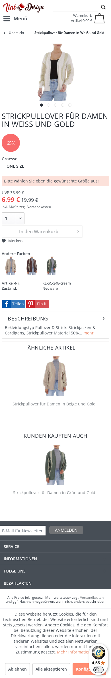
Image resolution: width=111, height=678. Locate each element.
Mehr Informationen (76, 652)
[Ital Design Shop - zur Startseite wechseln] (23, 8)
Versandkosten (92, 597)
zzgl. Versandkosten (35, 207)
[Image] (41, 105)
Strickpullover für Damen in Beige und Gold (54, 404)
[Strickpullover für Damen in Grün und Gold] (55, 465)
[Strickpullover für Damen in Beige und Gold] (55, 376)
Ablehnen (17, 669)
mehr (88, 333)
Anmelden (66, 530)
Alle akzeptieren (51, 669)
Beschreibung (28, 318)
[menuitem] (15, 18)
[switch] (98, 670)
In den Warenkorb (38, 231)
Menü (20, 18)
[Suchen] (103, 7)
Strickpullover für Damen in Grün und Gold (54, 492)
